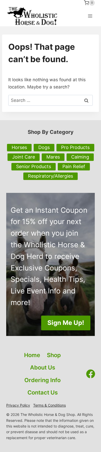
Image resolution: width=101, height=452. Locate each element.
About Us (42, 367)
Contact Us (42, 392)
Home (32, 355)
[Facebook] (90, 374)
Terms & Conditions (49, 405)
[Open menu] (90, 16)
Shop (54, 355)
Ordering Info (42, 380)
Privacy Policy (18, 405)
